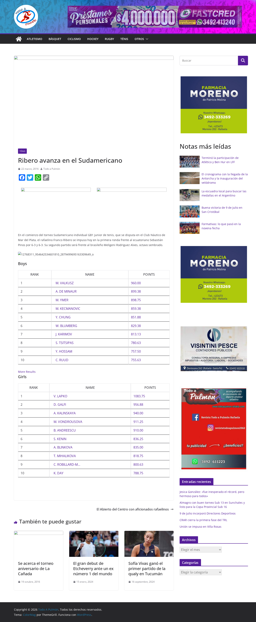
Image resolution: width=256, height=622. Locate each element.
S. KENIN (60, 439)
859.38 (136, 308)
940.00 (138, 413)
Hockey (92, 39)
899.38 (136, 291)
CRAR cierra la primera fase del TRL (203, 520)
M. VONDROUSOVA (68, 422)
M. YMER (62, 300)
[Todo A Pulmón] (19, 39)
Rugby (109, 39)
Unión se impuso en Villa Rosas (200, 526)
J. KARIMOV (64, 334)
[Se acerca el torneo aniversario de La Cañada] (38, 533)
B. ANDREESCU (65, 430)
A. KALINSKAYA (65, 413)
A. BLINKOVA (63, 447)
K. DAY (58, 473)
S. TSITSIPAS (65, 343)
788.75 (138, 473)
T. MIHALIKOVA (65, 456)
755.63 (136, 360)
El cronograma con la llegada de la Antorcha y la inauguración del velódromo (225, 178)
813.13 (136, 334)
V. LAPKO (60, 396)
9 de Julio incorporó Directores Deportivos (208, 513)
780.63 (136, 343)
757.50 (136, 351)
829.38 (136, 326)
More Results (27, 372)
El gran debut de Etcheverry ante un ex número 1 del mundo (93, 568)
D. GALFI (60, 404)
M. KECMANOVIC (68, 308)
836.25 (138, 439)
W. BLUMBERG (66, 326)
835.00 (138, 447)
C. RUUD (62, 360)
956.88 (138, 404)
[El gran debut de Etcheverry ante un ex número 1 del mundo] (93, 533)
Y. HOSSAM (64, 351)
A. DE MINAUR (66, 291)
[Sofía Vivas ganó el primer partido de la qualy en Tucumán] (149, 533)
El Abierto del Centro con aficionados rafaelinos (133, 509)
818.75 (138, 456)
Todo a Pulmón (51, 168)
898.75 (136, 300)
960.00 (136, 283)
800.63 (138, 464)
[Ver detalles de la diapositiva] (155, 17)
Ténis (124, 39)
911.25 (138, 422)
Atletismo (34, 39)
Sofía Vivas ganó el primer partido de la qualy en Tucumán (146, 568)
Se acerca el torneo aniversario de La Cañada (35, 568)
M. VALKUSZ (65, 283)
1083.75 (139, 396)
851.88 (136, 317)
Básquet (55, 39)
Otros (139, 39)
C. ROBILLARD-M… (67, 464)
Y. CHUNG (63, 317)
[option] (216, 105)
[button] (146, 39)
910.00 (138, 430)
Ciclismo (74, 39)
